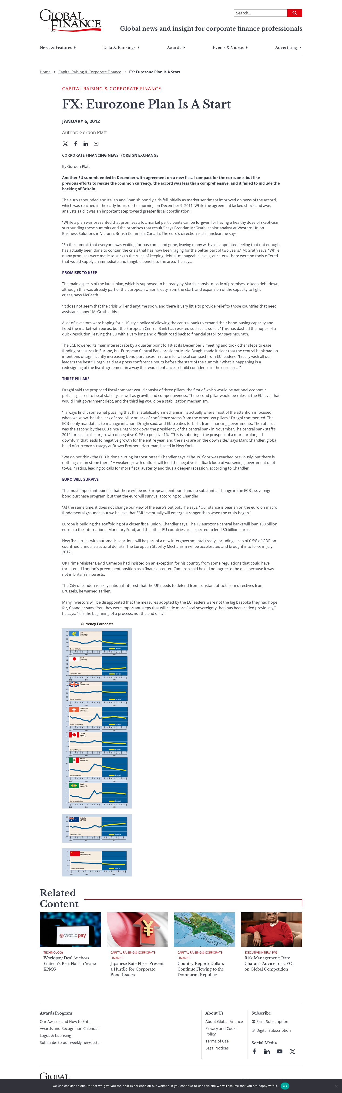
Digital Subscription (273, 1030)
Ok (285, 1086)
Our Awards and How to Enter (66, 1021)
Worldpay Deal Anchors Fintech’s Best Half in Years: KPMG (70, 963)
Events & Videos (228, 47)
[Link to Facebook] (254, 1051)
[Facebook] (77, 144)
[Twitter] (67, 144)
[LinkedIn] (88, 144)
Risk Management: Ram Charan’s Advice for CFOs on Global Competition (269, 963)
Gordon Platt (93, 132)
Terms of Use (217, 1041)
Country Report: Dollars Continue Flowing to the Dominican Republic (201, 969)
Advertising (286, 47)
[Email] (98, 144)
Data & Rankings (119, 47)
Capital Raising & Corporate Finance (89, 71)
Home (45, 71)
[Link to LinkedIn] (267, 1051)
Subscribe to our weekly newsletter (70, 1042)
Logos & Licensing (55, 1035)
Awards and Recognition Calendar (69, 1028)
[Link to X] (292, 1051)
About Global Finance (224, 1021)
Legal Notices (217, 1048)
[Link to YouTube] (279, 1051)
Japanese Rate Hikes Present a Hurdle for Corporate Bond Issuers (137, 969)
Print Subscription (272, 1021)
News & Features (56, 47)
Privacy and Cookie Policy (221, 1031)
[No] (336, 1086)
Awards (174, 47)
